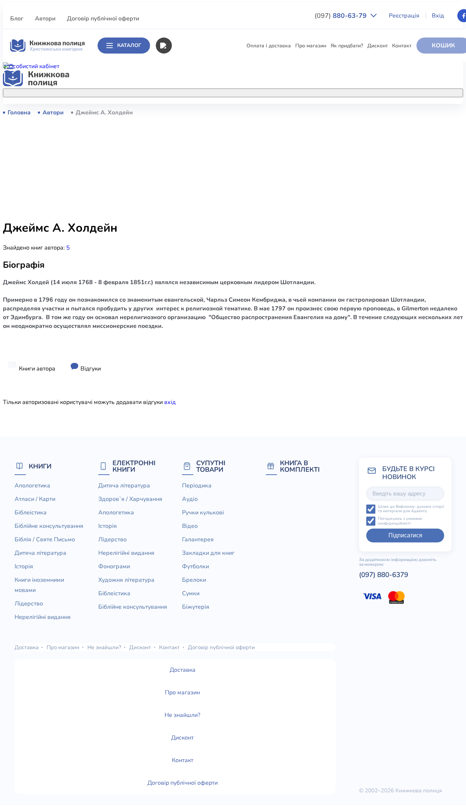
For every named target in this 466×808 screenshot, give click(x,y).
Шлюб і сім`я (160, 301)
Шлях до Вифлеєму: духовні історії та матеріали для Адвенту (411, 509)
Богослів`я (157, 287)
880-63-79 (341, 15)
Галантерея (198, 540)
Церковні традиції (166, 247)
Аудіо (190, 499)
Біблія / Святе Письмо (171, 166)
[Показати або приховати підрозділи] (235, 91)
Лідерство (157, 220)
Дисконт (377, 45)
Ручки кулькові (203, 513)
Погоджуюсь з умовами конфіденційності (400, 521)
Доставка (27, 647)
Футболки (195, 566)
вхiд (169, 402)
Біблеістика (158, 139)
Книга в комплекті (300, 466)
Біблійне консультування (175, 152)
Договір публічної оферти (103, 19)
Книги (40, 466)
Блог (16, 19)
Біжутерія (195, 607)
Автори (45, 19)
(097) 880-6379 (383, 575)
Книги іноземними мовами (176, 206)
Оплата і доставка (268, 45)
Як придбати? (347, 45)
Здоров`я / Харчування (173, 314)
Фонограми (114, 566)
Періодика (197, 486)
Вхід (438, 16)
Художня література (126, 580)
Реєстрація (404, 16)
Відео (190, 526)
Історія (153, 193)
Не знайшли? (104, 647)
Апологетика (160, 112)
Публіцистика (161, 274)
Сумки (191, 593)
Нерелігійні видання (169, 233)
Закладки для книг (208, 553)
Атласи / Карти (163, 125)
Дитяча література (167, 179)
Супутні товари (210, 466)
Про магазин (310, 45)
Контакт (401, 45)
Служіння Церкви (166, 260)
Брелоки (194, 580)
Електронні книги (133, 466)
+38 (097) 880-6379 (385, 112)
